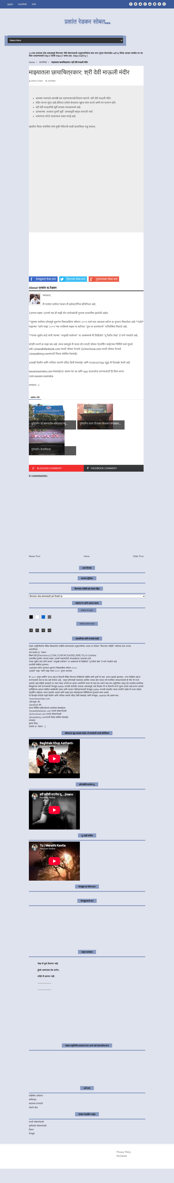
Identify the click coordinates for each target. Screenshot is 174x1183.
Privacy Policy (124, 1152)
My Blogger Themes (55, 1178)
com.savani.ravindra (41, 376)
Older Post (138, 556)
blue (43, 617)
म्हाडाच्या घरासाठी (36, 1103)
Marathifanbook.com (37, 1180)
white (37, 617)
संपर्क (34, 4)
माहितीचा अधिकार (36, 1095)
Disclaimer (122, 1156)
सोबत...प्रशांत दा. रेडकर (36, 1175)
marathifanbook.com (48, 349)
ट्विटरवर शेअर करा (75, 279)
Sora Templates (29, 1178)
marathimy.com (40, 353)
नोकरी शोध (33, 1107)
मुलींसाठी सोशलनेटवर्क (38, 1125)
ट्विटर (31, 1129)
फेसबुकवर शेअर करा (46, 279)
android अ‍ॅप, (36, 705)
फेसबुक (32, 1133)
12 (37, 630)
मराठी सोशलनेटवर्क (36, 1122)
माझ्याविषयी (22, 4)
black (31, 617)
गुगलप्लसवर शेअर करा (106, 279)
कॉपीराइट (32, 1099)
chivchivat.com (92, 349)
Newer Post (34, 556)
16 (49, 630)
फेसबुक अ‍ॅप (35, 701)
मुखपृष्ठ (10, 4)
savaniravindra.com (41, 371)
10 (31, 630)
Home (87, 556)
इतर (164, 1175)
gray (49, 617)
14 (43, 630)
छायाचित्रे (51, 81)
